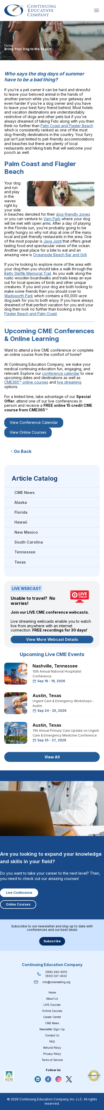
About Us (52, 998)
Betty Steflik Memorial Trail (27, 273)
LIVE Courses (52, 1004)
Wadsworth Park (18, 295)
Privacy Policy (52, 1053)
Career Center (52, 1017)
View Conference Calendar (34, 422)
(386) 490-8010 (56, 972)
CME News (52, 1023)
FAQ (52, 1041)
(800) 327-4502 (56, 976)
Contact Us (52, 1035)
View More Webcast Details (52, 639)
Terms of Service (52, 1059)
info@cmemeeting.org (56, 982)
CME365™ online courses (26, 382)
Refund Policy (52, 1047)
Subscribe (52, 941)
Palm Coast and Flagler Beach (67, 125)
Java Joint (52, 241)
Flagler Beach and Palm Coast (30, 313)
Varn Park (52, 218)
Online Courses (18, 904)
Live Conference (19, 893)
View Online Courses (28, 432)
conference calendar (60, 373)
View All (52, 757)
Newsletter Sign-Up (52, 1029)
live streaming (69, 382)
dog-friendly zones (73, 214)
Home (52, 992)
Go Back (22, 451)
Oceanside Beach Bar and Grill (60, 254)
